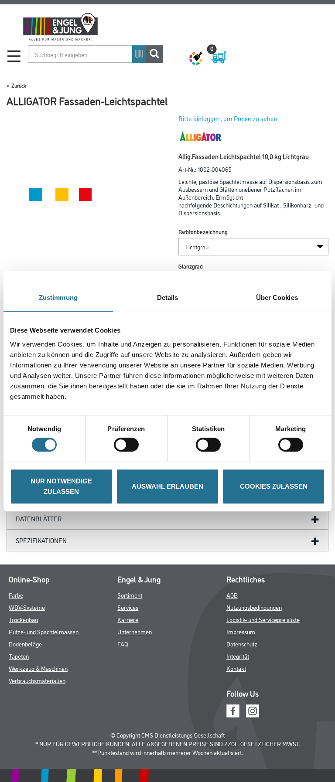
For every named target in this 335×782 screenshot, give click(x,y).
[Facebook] (232, 709)
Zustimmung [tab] (58, 297)
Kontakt (236, 668)
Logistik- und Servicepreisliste (263, 619)
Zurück (18, 85)
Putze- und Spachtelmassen (44, 631)
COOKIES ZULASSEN (274, 486)
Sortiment (129, 595)
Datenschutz (241, 643)
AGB (232, 595)
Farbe (16, 595)
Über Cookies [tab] (277, 297)
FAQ (122, 643)
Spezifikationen (41, 540)
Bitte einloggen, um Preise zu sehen (227, 118)
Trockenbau (23, 619)
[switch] (128, 445)
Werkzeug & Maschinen (38, 668)
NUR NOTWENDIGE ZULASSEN (61, 486)
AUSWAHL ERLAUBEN (167, 486)
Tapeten (19, 656)
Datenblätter (39, 518)
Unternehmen (134, 631)
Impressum (240, 631)
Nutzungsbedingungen (254, 607)
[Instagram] (252, 709)
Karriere (127, 619)
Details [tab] (167, 297)
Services (127, 607)
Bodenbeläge (25, 643)
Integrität (237, 656)
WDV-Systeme (27, 607)
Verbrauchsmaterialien (37, 680)
